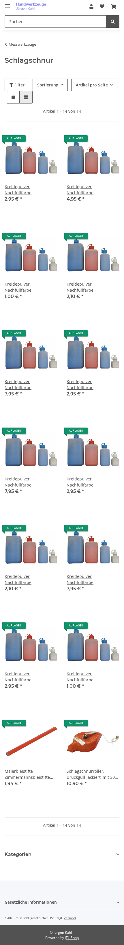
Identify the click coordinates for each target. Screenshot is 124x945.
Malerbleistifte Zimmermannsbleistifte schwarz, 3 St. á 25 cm (27, 774)
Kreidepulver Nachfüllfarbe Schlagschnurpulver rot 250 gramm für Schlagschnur (89, 482)
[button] (91, 6)
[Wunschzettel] (102, 6)
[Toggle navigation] (7, 3)
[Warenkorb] (113, 6)
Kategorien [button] (18, 854)
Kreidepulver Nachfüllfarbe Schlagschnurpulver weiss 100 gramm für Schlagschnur (30, 579)
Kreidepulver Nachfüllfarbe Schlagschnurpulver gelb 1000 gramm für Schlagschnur (29, 385)
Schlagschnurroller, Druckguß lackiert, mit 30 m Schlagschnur (91, 774)
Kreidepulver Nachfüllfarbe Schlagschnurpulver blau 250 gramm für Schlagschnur (29, 190)
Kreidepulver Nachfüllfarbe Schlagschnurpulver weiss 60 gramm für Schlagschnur (92, 677)
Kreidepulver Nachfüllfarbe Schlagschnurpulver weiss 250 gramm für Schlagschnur (30, 677)
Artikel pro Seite (92, 85)
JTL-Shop (72, 937)
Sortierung (47, 85)
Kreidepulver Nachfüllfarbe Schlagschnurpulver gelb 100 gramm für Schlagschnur (91, 287)
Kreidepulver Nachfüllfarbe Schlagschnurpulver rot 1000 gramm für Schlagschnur (27, 482)
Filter (19, 85)
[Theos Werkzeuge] (32, 6)
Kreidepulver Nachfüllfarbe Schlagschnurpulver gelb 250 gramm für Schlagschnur (91, 385)
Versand (70, 918)
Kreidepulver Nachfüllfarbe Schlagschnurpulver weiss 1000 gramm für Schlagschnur (92, 579)
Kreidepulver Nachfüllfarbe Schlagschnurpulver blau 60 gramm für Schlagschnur (29, 287)
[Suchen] (112, 21)
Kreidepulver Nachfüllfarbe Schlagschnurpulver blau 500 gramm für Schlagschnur (91, 190)
